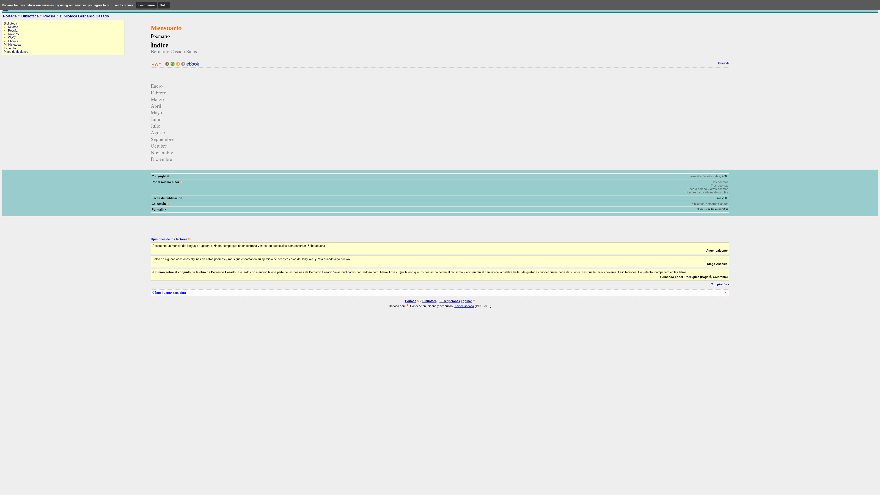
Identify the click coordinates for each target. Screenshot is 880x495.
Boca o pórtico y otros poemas (708, 189)
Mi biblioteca (12, 44)
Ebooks (13, 41)
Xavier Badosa (464, 306)
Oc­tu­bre (159, 145)
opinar (467, 301)
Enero (157, 85)
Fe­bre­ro (158, 92)
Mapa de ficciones (16, 51)
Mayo (156, 112)
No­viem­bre (162, 152)
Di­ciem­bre (161, 159)
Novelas (13, 34)
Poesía (49, 16)
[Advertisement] (15, 86)
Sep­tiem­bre (162, 139)
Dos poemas (720, 182)
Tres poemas (719, 185)
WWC (12, 37)
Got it (164, 5)
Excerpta (10, 48)
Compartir (723, 63)
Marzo (157, 99)
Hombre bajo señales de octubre (706, 192)
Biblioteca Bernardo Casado (84, 16)
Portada (10, 16)
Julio (155, 125)
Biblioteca (30, 16)
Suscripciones (450, 301)
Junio (156, 119)
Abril (156, 105)
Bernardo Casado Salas (174, 51)
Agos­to (158, 132)
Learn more (146, 5)
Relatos (13, 27)
